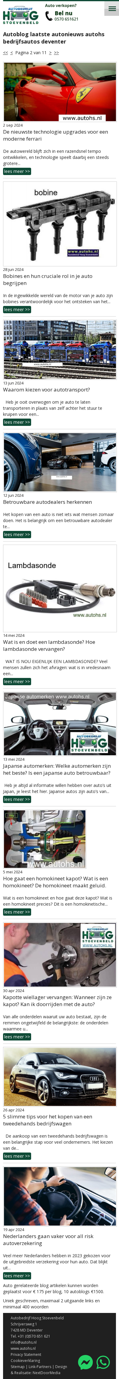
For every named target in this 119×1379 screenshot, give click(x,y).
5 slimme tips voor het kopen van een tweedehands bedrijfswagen (47, 1120)
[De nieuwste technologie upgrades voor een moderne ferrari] (59, 92)
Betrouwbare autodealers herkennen (47, 501)
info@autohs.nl (24, 1342)
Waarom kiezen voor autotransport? (46, 389)
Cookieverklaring (25, 1360)
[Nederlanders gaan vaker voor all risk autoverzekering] (59, 1196)
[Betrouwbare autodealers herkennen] (59, 462)
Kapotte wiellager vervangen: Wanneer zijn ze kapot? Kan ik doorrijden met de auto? (57, 1001)
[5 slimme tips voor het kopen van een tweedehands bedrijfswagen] (59, 1077)
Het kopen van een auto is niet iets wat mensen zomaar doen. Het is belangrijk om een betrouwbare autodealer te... (58, 524)
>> (56, 52)
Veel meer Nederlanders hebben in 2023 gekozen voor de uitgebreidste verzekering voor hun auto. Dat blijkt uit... (56, 1266)
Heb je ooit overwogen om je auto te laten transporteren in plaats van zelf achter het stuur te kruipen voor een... (52, 412)
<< (5, 52)
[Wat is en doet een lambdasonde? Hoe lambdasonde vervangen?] (59, 588)
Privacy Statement (26, 1354)
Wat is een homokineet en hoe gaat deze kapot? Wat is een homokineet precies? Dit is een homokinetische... (57, 905)
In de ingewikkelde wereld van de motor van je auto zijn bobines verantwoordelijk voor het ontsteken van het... (58, 302)
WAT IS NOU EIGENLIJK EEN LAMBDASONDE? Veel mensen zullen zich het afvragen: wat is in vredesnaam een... (56, 671)
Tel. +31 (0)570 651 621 (30, 1336)
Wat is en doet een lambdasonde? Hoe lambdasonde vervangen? (49, 645)
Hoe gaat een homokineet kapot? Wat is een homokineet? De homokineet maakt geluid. (55, 882)
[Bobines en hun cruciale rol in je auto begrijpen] (59, 223)
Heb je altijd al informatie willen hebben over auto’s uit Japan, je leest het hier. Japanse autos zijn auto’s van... (57, 792)
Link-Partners (40, 1366)
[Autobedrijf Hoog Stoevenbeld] (33, 20)
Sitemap (18, 1366)
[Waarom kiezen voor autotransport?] (59, 350)
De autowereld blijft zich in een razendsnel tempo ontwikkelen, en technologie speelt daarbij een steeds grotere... (56, 161)
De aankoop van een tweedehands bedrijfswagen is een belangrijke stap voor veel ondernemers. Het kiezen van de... (58, 1146)
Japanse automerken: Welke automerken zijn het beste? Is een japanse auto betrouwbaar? (57, 769)
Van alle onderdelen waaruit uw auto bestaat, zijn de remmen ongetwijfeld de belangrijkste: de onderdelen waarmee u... (55, 1027)
